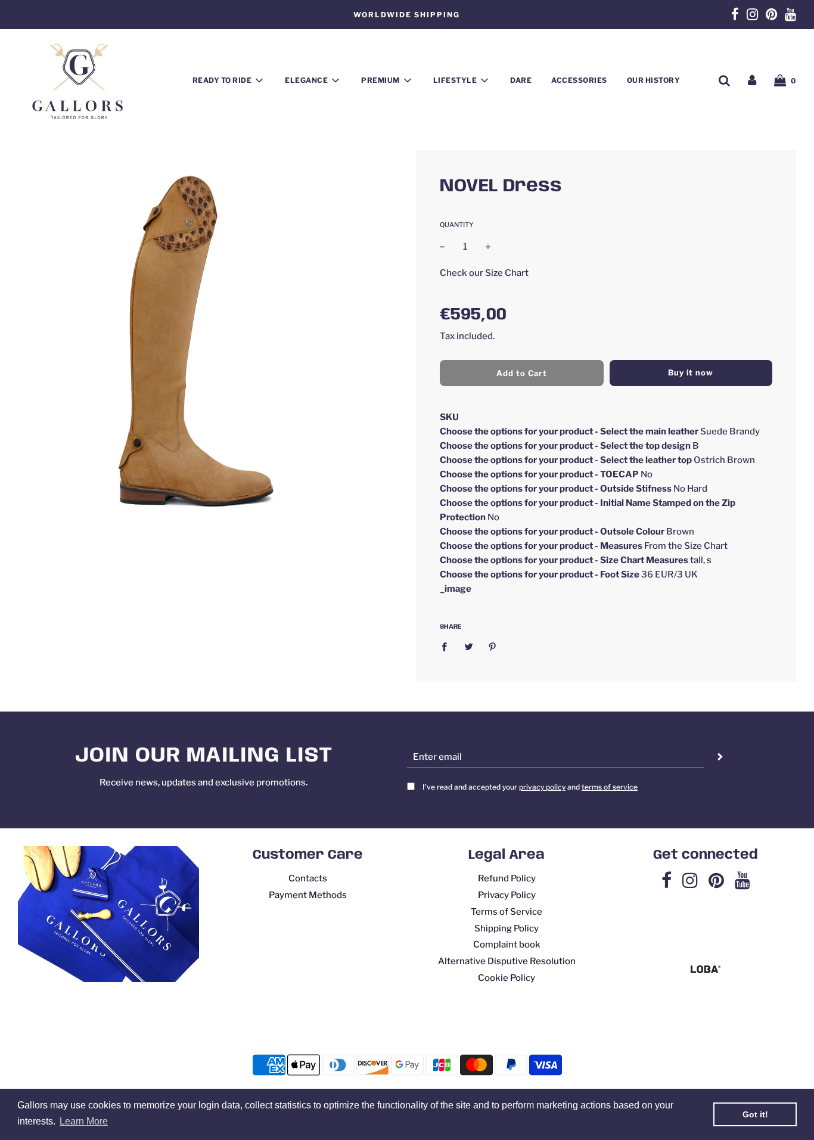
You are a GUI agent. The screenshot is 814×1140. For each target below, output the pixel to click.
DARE (521, 80)
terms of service (610, 786)
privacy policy (542, 786)
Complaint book (506, 944)
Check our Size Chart (484, 272)
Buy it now (690, 372)
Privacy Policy (507, 895)
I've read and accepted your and (530, 786)
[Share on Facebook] (447, 646)
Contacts (307, 878)
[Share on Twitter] (468, 646)
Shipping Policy (506, 928)
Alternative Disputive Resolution (507, 961)
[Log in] (752, 80)
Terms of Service (506, 911)
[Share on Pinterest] (492, 646)
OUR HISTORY (654, 80)
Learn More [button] (84, 1121)
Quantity (457, 224)
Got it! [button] (755, 1114)
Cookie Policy (506, 978)
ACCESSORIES (579, 80)
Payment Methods (308, 895)
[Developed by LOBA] (705, 970)
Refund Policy (507, 878)
